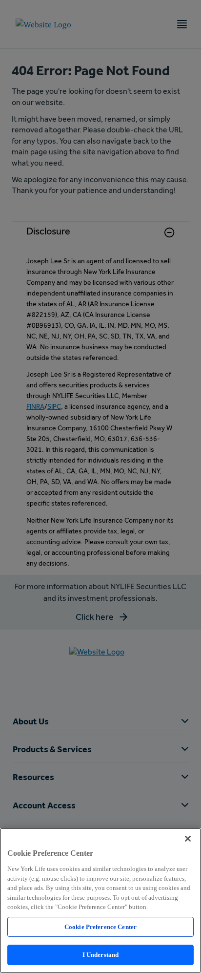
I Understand (100, 954)
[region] (100, 900)
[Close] (188, 838)
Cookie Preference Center (100, 927)
